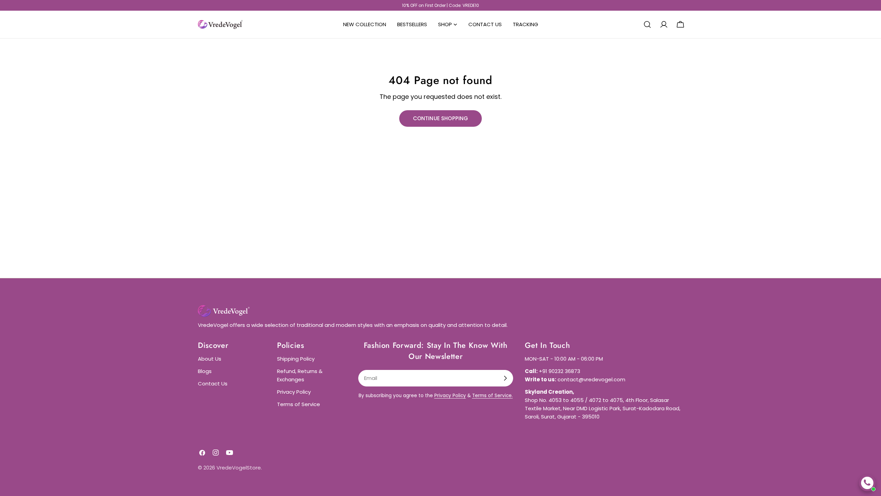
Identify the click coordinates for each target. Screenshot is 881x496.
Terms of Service (298, 404)
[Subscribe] (505, 378)
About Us (209, 358)
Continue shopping (440, 118)
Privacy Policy (294, 391)
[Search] (647, 24)
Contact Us (212, 383)
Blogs (205, 371)
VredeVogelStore (238, 467)
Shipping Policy (296, 358)
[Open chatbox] (867, 483)
